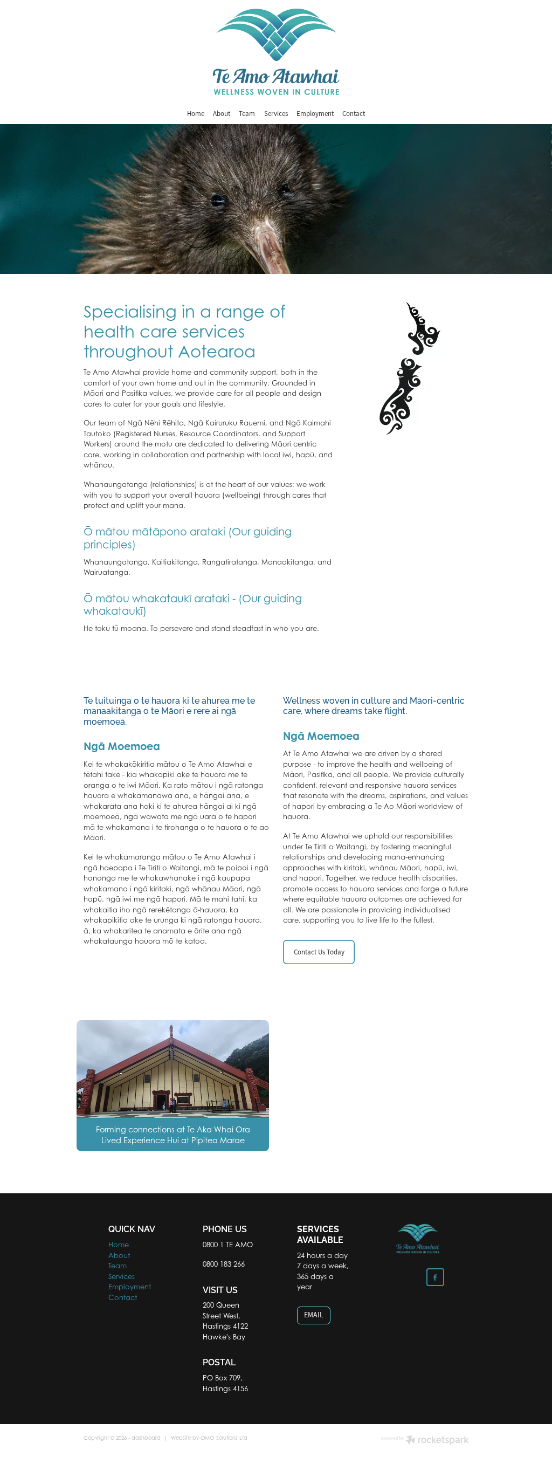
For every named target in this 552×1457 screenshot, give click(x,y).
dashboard (146, 1438)
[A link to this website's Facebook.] (435, 1277)
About (221, 113)
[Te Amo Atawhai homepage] (276, 52)
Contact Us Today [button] (319, 952)
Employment (315, 113)
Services (276, 113)
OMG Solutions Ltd (224, 1438)
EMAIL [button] (313, 1314)
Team (247, 113)
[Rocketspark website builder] (425, 1441)
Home (195, 113)
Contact (353, 113)
